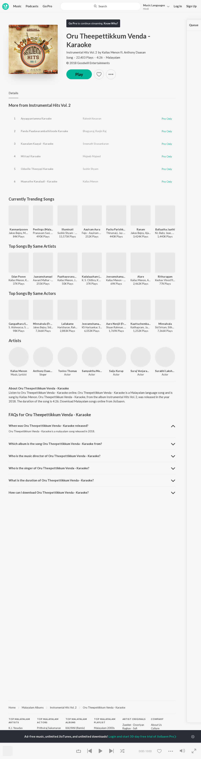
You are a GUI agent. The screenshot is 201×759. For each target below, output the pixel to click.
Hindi (146, 8)
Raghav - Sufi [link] (129, 728)
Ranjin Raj (100, 131)
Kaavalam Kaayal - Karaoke (37, 143)
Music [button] (17, 6)
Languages (154, 5)
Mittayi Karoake (31, 156)
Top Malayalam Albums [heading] (76, 721)
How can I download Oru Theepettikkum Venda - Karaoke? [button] (49, 492)
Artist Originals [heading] (134, 719)
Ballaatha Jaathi (165, 229)
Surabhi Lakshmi (165, 371)
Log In (178, 6)
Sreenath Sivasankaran (96, 143)
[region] (92, 707)
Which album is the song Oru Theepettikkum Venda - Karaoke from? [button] (55, 443)
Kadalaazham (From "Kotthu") (92, 276)
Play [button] (79, 74)
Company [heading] (157, 719)
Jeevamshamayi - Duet (92, 323)
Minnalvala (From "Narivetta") (43, 323)
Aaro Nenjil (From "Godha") (116, 323)
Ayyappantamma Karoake (36, 118)
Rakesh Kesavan (92, 118)
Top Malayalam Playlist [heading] (104, 721)
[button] (155, 6)
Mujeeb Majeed (92, 156)
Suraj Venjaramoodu (141, 371)
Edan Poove (19, 276)
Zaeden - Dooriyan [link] (133, 724)
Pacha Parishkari (116, 229)
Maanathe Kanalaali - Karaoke (39, 181)
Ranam (141, 229)
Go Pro (47, 6)
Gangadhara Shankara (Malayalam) (19, 323)
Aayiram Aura (92, 229)
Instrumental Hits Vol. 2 (81, 52)
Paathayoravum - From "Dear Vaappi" (68, 276)
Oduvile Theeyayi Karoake (37, 168)
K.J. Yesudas (16, 728)
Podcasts (32, 6)
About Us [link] (156, 724)
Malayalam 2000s (104, 728)
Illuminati (67, 229)
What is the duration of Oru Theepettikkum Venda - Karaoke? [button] (51, 480)
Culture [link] (155, 728)
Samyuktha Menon (92, 371)
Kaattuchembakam (141, 323)
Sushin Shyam (90, 168)
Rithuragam (165, 276)
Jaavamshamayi (43, 276)
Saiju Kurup (116, 371)
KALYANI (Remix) (75, 728)
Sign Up (191, 6)
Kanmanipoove (19, 229)
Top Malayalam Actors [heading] (47, 721)
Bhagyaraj (88, 131)
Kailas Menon (111, 52)
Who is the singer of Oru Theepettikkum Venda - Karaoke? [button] (49, 468)
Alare (140, 276)
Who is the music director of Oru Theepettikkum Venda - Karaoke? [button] (54, 456)
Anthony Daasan (135, 52)
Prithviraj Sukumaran (49, 728)
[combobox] (100, 6)
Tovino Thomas (67, 371)
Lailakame (67, 323)
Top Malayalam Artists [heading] (19, 721)
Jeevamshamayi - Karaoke (116, 276)
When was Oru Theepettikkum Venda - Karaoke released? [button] (48, 425)
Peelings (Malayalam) (43, 229)
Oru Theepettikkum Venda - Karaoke (104, 707)
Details (13, 93)
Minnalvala (165, 323)
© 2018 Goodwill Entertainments (88, 63)
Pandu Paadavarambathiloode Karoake (44, 131)
